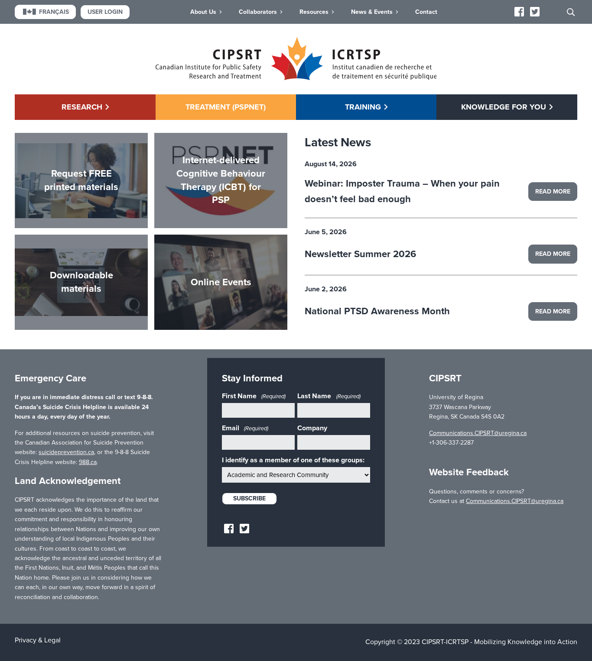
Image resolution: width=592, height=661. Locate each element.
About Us (203, 12)
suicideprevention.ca (66, 452)
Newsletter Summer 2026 (360, 254)
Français (54, 12)
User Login (105, 12)
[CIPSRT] (296, 78)
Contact (426, 12)
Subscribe (249, 498)
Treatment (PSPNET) (225, 107)
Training (363, 107)
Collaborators (258, 12)
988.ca (88, 462)
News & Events (372, 12)
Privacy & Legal (38, 640)
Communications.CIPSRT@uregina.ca (478, 433)
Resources (314, 12)
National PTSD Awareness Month (377, 311)
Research (82, 107)
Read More (552, 191)
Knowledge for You (503, 107)
